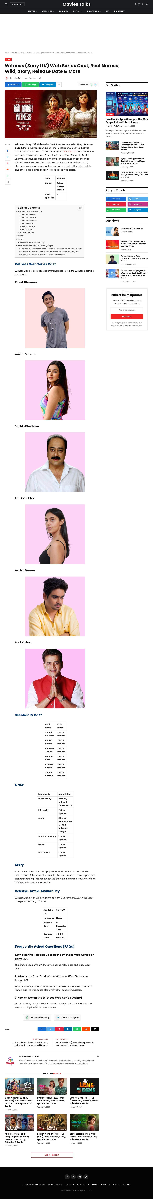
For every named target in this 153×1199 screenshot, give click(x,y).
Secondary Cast (26, 232)
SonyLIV (22, 53)
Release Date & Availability (31, 242)
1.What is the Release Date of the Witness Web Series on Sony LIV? (52, 249)
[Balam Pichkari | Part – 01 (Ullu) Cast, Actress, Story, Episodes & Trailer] (51, 1122)
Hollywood (93, 11)
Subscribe (17, 4)
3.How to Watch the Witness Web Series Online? (45, 254)
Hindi (8, 59)
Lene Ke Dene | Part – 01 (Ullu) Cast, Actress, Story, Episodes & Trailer (84, 1101)
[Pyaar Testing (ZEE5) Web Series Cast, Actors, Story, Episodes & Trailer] (51, 1086)
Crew (20, 235)
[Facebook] (7, 150)
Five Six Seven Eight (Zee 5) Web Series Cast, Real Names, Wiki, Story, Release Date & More (134, 274)
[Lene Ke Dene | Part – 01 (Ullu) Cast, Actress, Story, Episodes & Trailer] (84, 1086)
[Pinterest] (7, 163)
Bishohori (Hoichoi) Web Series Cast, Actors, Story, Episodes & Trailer (84, 1137)
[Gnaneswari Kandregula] (112, 231)
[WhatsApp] (7, 175)
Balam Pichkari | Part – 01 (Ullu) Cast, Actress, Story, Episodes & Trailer (51, 1137)
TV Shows (63, 11)
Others (110, 114)
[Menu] (6, 4)
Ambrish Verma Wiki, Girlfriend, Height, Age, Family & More (134, 258)
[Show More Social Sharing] (59, 84)
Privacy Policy (128, 325)
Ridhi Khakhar (28, 223)
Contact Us (83, 1184)
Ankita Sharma (29, 217)
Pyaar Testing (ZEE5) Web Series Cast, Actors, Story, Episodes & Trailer (51, 1101)
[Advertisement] (76, 33)
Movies (31, 11)
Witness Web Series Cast (30, 211)
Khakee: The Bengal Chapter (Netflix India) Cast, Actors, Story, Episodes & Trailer (17, 1138)
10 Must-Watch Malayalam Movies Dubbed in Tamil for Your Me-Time (133, 243)
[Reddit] (7, 169)
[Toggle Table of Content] (79, 208)
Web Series (47, 11)
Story (21, 239)
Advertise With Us (122, 1184)
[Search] (147, 4)
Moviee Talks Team (19, 78)
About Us (69, 1184)
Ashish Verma (28, 226)
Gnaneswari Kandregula (132, 228)
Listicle (76, 11)
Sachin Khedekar (29, 220)
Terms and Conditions (33, 1184)
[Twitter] (7, 157)
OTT (107, 11)
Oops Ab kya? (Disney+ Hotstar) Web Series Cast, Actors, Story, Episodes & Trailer (18, 1102)
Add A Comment (52, 1155)
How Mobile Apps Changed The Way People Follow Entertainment (127, 121)
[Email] (7, 182)
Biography (119, 11)
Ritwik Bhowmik (29, 214)
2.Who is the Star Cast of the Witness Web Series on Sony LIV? (51, 251)
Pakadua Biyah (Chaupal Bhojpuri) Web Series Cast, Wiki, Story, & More (74, 1044)
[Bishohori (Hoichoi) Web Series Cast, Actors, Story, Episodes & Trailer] (84, 1122)
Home (7, 53)
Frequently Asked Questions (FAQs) (35, 245)
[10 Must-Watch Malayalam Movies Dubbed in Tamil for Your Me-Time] (112, 244)
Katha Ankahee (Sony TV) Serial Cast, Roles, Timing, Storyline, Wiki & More (30, 1044)
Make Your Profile (101, 1184)
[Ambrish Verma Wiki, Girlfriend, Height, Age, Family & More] (112, 259)
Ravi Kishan (27, 229)
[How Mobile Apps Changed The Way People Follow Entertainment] (127, 104)
